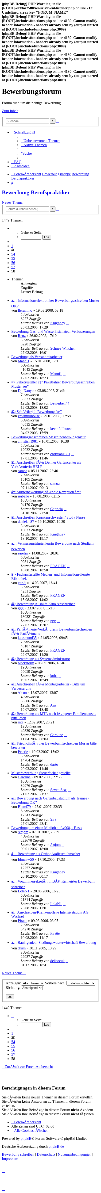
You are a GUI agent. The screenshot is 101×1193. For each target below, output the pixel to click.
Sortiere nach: (55, 983)
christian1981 (28, 441)
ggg (20, 608)
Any (53, 705)
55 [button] (13, 258)
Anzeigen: (14, 983)
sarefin (23, 553)
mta (20, 722)
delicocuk (57, 961)
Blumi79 (24, 807)
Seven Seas (58, 790)
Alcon (22, 693)
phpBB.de (56, 1146)
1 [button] (12, 246)
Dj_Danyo (26, 391)
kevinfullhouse (29, 416)
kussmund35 (27, 638)
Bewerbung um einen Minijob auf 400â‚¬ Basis (46, 828)
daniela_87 (26, 522)
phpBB (26, 1138)
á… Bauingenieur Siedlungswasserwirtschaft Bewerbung (53, 942)
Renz (22, 336)
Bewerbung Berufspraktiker (36, 192)
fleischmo (25, 310)
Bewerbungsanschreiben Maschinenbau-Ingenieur (48, 437)
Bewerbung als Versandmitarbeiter (36, 357)
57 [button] (13, 267)
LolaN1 (23, 891)
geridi (22, 583)
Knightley (57, 323)
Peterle (23, 752)
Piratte (22, 921)
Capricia (56, 509)
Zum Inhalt (10, 111)
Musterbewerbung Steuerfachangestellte (40, 773)
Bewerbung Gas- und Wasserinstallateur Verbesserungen (53, 331)
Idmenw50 (26, 859)
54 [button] (13, 254)
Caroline (56, 735)
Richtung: (13, 988)
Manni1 (23, 361)
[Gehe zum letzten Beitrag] (67, 323)
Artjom (23, 832)
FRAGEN (58, 566)
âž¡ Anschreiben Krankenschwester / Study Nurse (48, 517)
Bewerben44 (59, 403)
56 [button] (13, 263)
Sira (53, 819)
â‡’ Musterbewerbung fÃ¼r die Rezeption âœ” (46, 492)
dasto (54, 764)
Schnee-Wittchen (62, 348)
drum (22, 948)
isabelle (23, 496)
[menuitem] (40, 141)
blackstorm (26, 663)
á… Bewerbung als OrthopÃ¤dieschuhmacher (45, 854)
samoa (22, 471)
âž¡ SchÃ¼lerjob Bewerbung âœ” (36, 412)
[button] (12, 228)
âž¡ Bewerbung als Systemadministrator (40, 659)
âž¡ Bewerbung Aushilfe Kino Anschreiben (43, 604)
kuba (54, 676)
